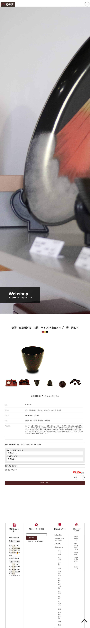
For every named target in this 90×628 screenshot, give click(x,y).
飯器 (59, 625)
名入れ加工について (76, 560)
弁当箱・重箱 (59, 573)
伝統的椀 (57, 544)
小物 (59, 568)
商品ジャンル (59, 547)
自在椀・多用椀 (59, 615)
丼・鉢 (59, 564)
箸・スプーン (59, 604)
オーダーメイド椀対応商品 (59, 539)
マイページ (76, 568)
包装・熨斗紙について (76, 546)
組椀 (59, 609)
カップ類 (59, 558)
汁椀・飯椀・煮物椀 (59, 583)
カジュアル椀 (59, 552)
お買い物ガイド (76, 538)
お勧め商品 (58, 535)
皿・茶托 (59, 592)
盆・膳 (59, 597)
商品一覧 (76, 553)
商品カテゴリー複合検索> (35, 541)
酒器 (59, 621)
